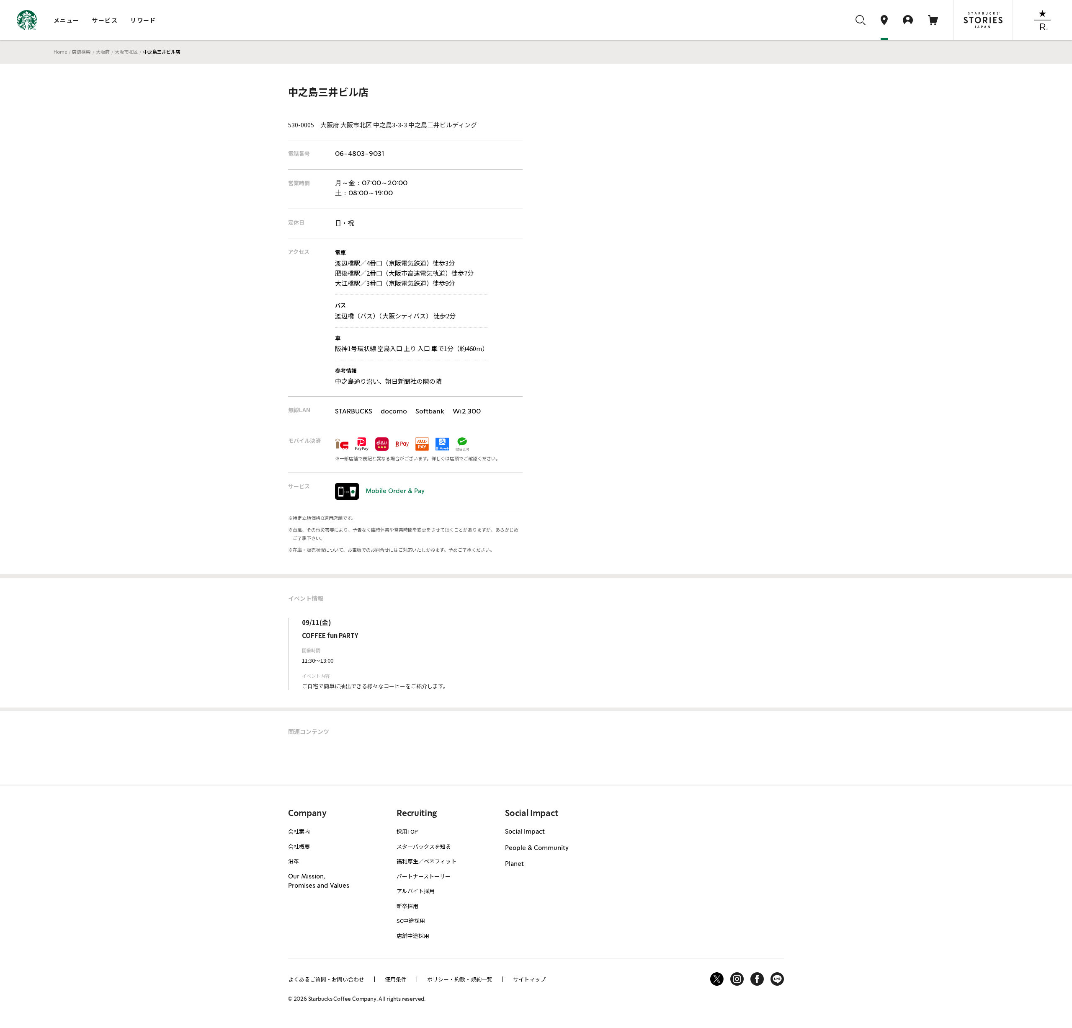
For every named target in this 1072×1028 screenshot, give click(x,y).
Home (60, 51)
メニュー (67, 20)
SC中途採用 (411, 921)
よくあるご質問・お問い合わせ (326, 979)
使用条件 (396, 979)
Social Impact (525, 832)
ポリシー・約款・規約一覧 (459, 979)
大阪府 (103, 51)
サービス (105, 20)
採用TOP (407, 831)
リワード (143, 20)
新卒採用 (407, 906)
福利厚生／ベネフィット (426, 861)
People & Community (537, 848)
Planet (514, 864)
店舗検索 (81, 51)
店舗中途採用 (413, 936)
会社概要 (299, 846)
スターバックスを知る (424, 846)
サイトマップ (529, 979)
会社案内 (299, 831)
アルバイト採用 (416, 891)
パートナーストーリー (424, 876)
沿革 (293, 861)
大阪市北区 (126, 51)
